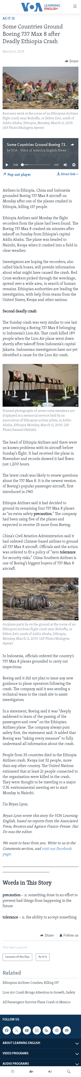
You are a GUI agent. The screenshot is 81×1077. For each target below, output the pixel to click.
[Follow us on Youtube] (27, 1030)
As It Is (9, 19)
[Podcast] (56, 1030)
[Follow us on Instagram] (37, 1030)
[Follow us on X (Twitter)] (17, 1030)
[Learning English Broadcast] (50, 1071)
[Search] (68, 1071)
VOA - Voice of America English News (38, 150)
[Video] (31, 1071)
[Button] (72, 61)
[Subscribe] (67, 1030)
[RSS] (47, 1030)
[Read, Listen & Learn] (12, 1071)
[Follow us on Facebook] (7, 1030)
